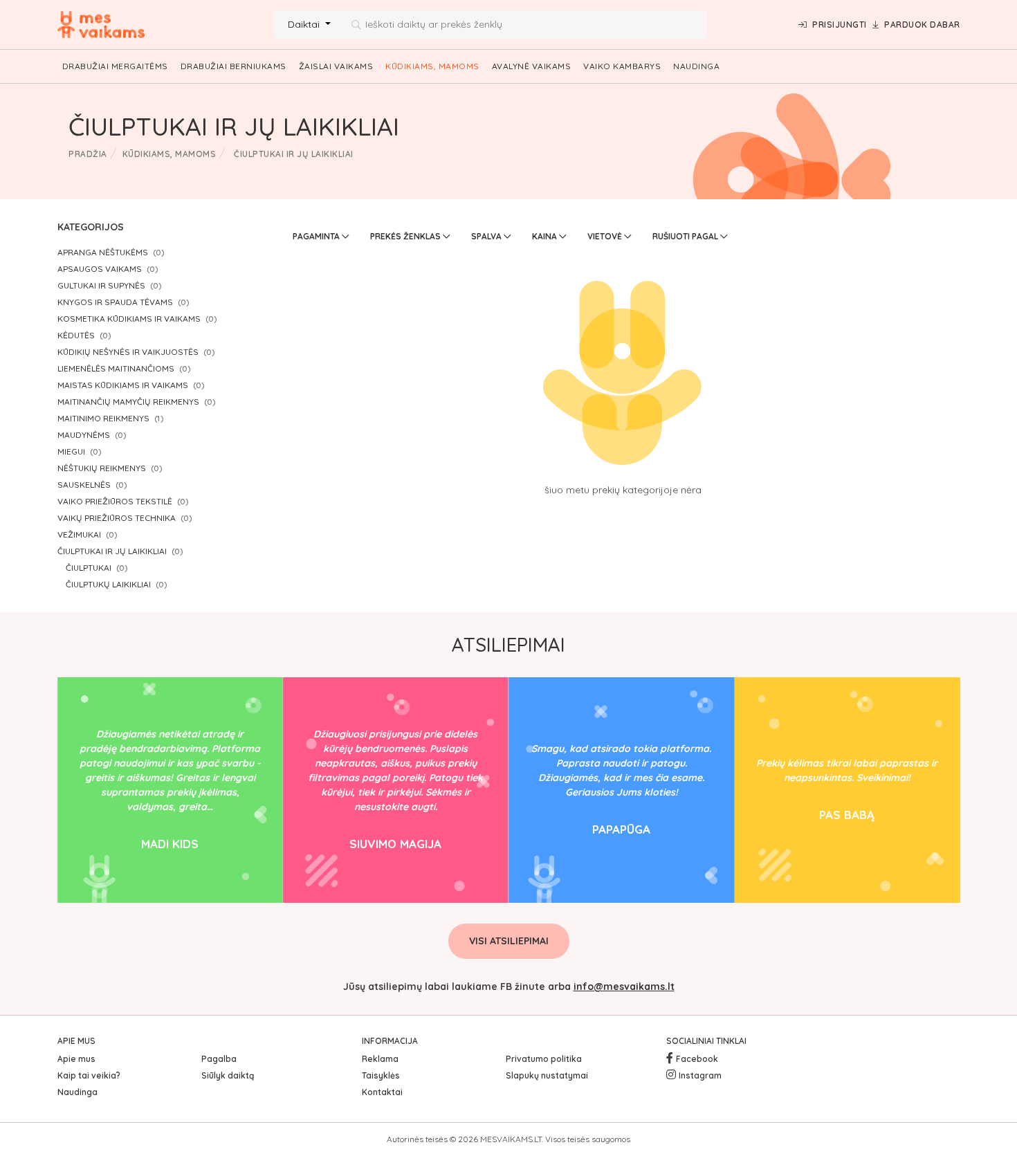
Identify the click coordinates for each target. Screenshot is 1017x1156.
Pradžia (87, 154)
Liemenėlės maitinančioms (115, 368)
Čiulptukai (88, 567)
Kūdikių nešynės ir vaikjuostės (128, 352)
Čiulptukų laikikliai (108, 584)
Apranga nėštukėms (102, 252)
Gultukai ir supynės (101, 285)
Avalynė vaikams (531, 66)
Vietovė (605, 236)
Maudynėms (83, 435)
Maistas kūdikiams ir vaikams (122, 385)
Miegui (71, 451)
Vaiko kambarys (622, 66)
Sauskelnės (84, 484)
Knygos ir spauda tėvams (115, 302)
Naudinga (696, 66)
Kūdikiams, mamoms (432, 66)
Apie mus (76, 1059)
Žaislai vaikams (336, 66)
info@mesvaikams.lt (624, 986)
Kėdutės (76, 335)
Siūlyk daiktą (227, 1075)
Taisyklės (381, 1075)
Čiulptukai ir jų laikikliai (112, 551)
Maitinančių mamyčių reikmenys (128, 401)
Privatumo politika (544, 1059)
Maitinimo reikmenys (103, 418)
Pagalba (219, 1059)
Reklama (380, 1059)
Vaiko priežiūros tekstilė (114, 501)
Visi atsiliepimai (509, 941)
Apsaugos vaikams (99, 269)
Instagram (700, 1075)
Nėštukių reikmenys (101, 468)
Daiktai (305, 24)
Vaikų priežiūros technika (116, 518)
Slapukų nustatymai (547, 1075)
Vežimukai (79, 534)
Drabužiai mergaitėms (115, 66)
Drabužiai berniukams (233, 66)
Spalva (487, 236)
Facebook (697, 1059)
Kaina (545, 236)
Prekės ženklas (406, 236)
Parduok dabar (922, 24)
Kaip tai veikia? (88, 1075)
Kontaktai (382, 1092)
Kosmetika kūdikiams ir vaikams (129, 318)
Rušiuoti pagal (686, 236)
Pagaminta (317, 236)
